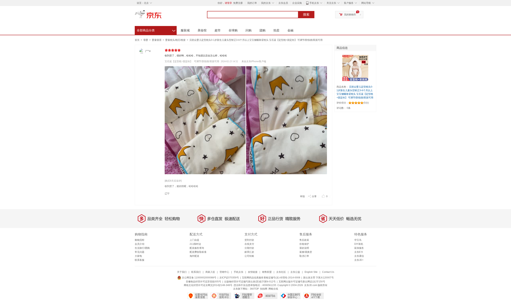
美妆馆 (202, 30)
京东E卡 (358, 252)
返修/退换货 (305, 252)
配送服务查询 (197, 248)
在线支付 (249, 244)
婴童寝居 (157, 40)
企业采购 (297, 3)
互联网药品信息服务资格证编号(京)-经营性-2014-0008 (271, 277)
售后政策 (304, 240)
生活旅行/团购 (142, 248)
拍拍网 (263, 288)
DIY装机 (358, 244)
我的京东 (266, 3)
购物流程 (139, 240)
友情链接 (252, 272)
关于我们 (182, 272)
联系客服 (139, 260)
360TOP (254, 288)
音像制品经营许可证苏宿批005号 (203, 281)
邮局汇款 (249, 252)
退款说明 (304, 248)
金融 (290, 30)
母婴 (146, 40)
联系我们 (196, 272)
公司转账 (249, 256)
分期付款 (249, 248)
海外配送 (194, 256)
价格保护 (304, 244)
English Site (311, 272)
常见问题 (139, 252)
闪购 (249, 30)
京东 (162, 16)
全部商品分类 (156, 30)
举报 (302, 196)
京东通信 (359, 256)
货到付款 (249, 240)
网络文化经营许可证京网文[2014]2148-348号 (208, 285)
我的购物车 (350, 14)
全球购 (233, 30)
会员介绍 (139, 244)
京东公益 (295, 272)
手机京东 (314, 3)
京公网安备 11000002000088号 (198, 277)
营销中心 (224, 272)
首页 (137, 40)
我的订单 (252, 3)
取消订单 (304, 256)
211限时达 (195, 244)
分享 (314, 196)
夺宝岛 (357, 240)
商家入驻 (210, 272)
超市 (218, 30)
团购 (262, 30)
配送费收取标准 (198, 252)
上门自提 (194, 240)
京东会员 (283, 3)
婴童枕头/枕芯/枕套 (175, 40)
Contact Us (328, 272)
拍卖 (276, 30)
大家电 (138, 256)
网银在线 (273, 288)
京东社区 (281, 272)
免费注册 (238, 3)
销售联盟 (267, 272)
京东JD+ (358, 260)
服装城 (185, 30)
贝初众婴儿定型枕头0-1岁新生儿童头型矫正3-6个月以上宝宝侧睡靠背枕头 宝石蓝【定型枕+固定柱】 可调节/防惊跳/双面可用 (256, 40)
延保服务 (359, 248)
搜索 (306, 14)
